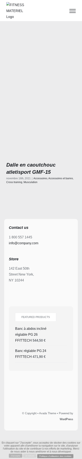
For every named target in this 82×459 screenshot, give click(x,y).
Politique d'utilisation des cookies (55, 456)
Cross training (14, 182)
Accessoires (40, 178)
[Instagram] (45, 401)
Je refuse (29, 456)
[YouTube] (55, 401)
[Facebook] (26, 401)
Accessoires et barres (60, 178)
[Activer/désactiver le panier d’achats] (61, 11)
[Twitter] (36, 401)
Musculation (30, 182)
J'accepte (15, 456)
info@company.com (23, 243)
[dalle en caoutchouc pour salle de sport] (41, 120)
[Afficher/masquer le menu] (72, 11)
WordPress (66, 419)
